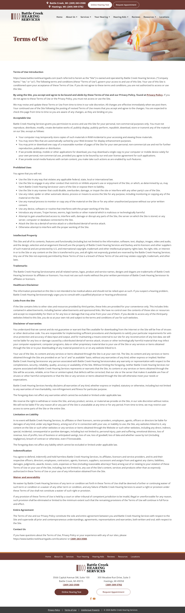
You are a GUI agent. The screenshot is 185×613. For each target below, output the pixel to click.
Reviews (136, 17)
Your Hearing (101, 17)
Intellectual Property (90, 610)
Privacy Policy (155, 94)
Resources (149, 17)
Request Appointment (126, 5)
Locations (164, 17)
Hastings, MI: (59, 6)
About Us (71, 17)
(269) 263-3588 (77, 3)
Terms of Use (71, 610)
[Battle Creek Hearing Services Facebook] (91, 599)
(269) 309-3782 (75, 6)
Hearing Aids (120, 17)
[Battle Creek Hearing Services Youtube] (94, 599)
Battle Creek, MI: (59, 3)
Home (59, 17)
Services (85, 17)
